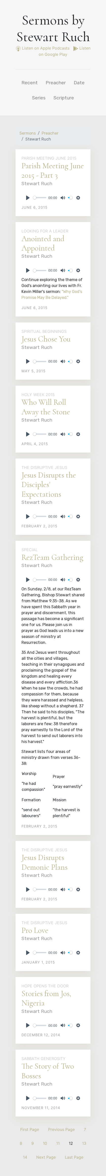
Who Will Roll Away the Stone (45, 406)
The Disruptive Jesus (44, 467)
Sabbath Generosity (43, 1058)
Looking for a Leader (44, 231)
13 (84, 1143)
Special (29, 549)
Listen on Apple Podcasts (46, 48)
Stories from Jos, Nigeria (46, 998)
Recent (29, 83)
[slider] (39, 197)
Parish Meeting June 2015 (48, 158)
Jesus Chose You (46, 339)
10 (45, 1143)
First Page (29, 1129)
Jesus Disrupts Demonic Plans (44, 862)
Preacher (56, 83)
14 (25, 1157)
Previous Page (61, 1129)
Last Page (74, 1157)
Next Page (46, 1157)
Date (79, 83)
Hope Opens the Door (45, 985)
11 (58, 1143)
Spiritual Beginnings (44, 331)
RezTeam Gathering (52, 557)
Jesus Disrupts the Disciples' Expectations (48, 484)
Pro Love (34, 930)
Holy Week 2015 (38, 394)
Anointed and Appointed (42, 243)
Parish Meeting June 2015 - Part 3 (52, 170)
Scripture (63, 98)
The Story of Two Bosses (47, 1070)
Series (39, 98)
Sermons (27, 133)
